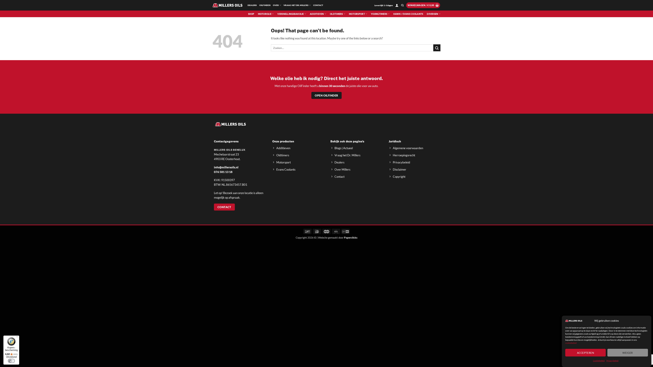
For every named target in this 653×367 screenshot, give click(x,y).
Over (276, 5)
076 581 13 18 (223, 172)
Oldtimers (336, 14)
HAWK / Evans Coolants (408, 14)
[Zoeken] (402, 5)
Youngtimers (379, 14)
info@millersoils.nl (226, 167)
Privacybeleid (612, 360)
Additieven (317, 14)
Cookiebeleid (599, 360)
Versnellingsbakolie (290, 14)
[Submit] (436, 47)
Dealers (252, 5)
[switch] (11, 361)
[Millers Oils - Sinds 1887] (227, 5)
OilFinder (265, 5)
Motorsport (357, 14)
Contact (318, 5)
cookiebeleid (571, 343)
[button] (397, 5)
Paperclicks (350, 237)
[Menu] (17, 338)
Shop (251, 14)
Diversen (432, 14)
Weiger (627, 352)
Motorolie (264, 14)
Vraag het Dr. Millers (295, 5)
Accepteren (585, 352)
